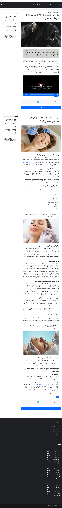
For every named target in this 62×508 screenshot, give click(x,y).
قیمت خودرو (52, 434)
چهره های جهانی (56, 480)
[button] (41, 85)
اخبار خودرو (57, 455)
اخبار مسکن (57, 461)
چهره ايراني (58, 474)
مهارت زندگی (57, 491)
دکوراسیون (57, 483)
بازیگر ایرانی (50, 426)
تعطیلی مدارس (58, 430)
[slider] (42, 94)
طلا (56, 432)
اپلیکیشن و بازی (56, 468)
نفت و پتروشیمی (57, 500)
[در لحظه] (59, 4)
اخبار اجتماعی (56, 450)
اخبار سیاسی (57, 457)
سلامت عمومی (56, 499)
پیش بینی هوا (53, 441)
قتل (56, 434)
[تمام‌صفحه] (24, 94)
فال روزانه (52, 432)
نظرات (41, 107)
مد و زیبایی (57, 489)
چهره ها (44, 4)
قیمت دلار (58, 436)
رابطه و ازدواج (56, 485)
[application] (41, 85)
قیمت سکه (54, 436)
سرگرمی (33, 4)
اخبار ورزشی (57, 463)
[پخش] (57, 94)
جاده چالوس (52, 430)
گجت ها (57, 472)
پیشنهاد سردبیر (57, 465)
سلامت (29, 4)
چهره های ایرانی (56, 478)
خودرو (59, 432)
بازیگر (54, 426)
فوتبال (59, 434)
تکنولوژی (49, 4)
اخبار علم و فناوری (56, 459)
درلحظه (54, 60)
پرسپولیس (58, 441)
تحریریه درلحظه (55, 12)
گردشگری (57, 487)
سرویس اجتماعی (57, 495)
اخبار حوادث (57, 96)
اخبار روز (54, 4)
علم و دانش (57, 470)
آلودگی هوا (58, 426)
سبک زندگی (39, 4)
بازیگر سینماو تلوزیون (57, 428)
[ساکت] (26, 94)
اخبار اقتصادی (56, 451)
